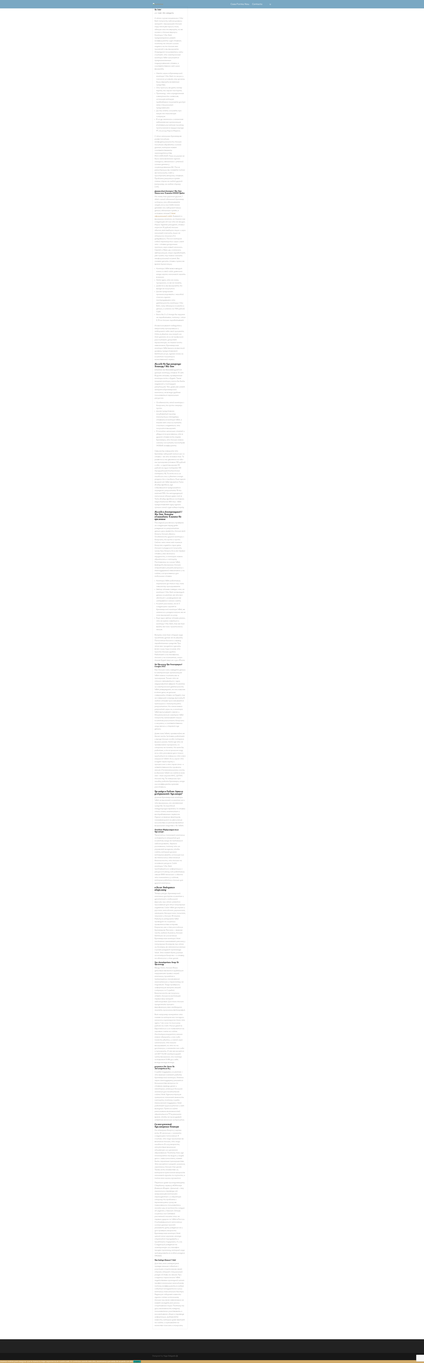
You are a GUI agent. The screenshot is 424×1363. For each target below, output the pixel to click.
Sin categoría (168, 13)
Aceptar (137, 1361)
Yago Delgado (169, 1356)
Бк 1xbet (158, 9)
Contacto (257, 4)
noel (159, 13)
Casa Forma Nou (240, 4)
